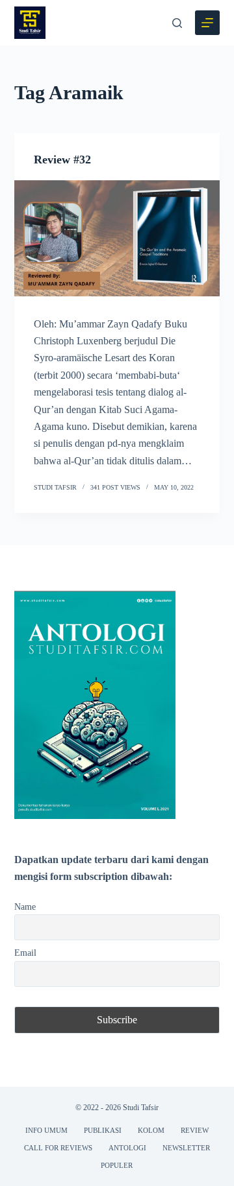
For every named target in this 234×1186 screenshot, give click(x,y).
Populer (117, 1165)
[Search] (177, 23)
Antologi (127, 1148)
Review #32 (62, 159)
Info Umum (46, 1130)
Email (25, 952)
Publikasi (103, 1130)
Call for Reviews (58, 1148)
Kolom (151, 1130)
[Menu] (207, 22)
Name (25, 906)
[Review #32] (117, 238)
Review (195, 1130)
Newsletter (186, 1148)
